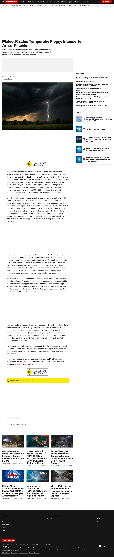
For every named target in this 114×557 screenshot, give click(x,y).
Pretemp (17, 418)
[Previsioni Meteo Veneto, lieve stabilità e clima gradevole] (79, 149)
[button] (3, 2)
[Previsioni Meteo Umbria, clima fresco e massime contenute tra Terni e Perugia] (79, 159)
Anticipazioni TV (84, 5)
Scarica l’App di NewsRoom (55, 516)
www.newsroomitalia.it (25, 364)
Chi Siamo (99, 519)
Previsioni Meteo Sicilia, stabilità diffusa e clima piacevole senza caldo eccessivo (91, 106)
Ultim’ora (4, 5)
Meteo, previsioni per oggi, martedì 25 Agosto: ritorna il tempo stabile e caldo (92, 78)
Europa (25, 5)
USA (31, 5)
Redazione (100, 516)
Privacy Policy (6, 552)
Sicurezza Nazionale (15, 5)
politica (45, 5)
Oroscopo (4, 521)
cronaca (4, 527)
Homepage (5, 516)
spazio (75, 5)
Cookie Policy (14, 552)
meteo (4, 38)
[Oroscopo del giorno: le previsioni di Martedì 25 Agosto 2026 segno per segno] (79, 139)
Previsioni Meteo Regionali (85, 81)
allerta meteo (5, 524)
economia (38, 5)
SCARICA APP (106, 1)
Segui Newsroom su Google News (23, 381)
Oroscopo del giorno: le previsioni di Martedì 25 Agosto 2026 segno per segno (92, 85)
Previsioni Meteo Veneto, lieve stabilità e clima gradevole (91, 89)
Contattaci (99, 521)
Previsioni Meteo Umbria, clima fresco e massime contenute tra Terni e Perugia (92, 93)
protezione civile (60, 5)
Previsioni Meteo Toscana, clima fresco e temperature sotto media (90, 102)
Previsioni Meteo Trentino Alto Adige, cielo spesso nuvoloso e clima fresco (93, 97)
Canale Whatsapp (51, 519)
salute (69, 5)
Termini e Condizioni (34, 552)
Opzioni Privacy (23, 552)
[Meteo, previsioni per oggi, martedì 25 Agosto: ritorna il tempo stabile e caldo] (79, 119)
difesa (52, 5)
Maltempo (10, 418)
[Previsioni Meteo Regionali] (79, 129)
